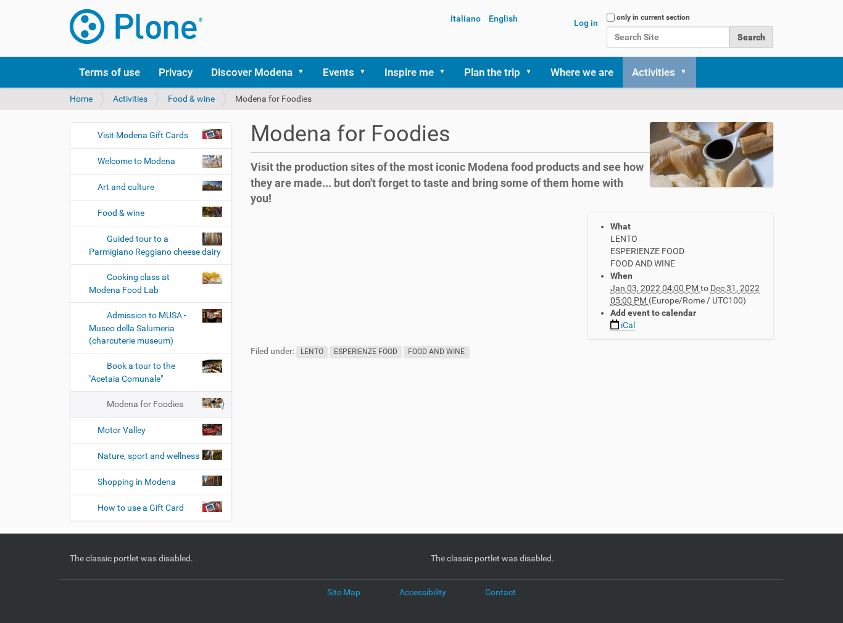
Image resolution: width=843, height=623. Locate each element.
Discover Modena (252, 72)
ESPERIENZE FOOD (365, 351)
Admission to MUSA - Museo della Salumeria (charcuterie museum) (137, 327)
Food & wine (191, 99)
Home (81, 99)
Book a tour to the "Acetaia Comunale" (132, 372)
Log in (586, 23)
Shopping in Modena (137, 482)
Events (338, 72)
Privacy (176, 72)
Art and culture (126, 187)
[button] (305, 72)
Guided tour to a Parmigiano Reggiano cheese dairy (155, 245)
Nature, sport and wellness (148, 456)
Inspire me (409, 72)
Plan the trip (492, 72)
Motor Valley (122, 430)
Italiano (466, 18)
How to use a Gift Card (141, 508)
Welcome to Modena (136, 161)
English (503, 18)
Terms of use (109, 72)
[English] (136, 26)
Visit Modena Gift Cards (143, 135)
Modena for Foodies (145, 404)
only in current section (653, 17)
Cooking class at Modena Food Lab (129, 283)
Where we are (581, 72)
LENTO (312, 351)
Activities (653, 72)
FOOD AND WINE (436, 351)
